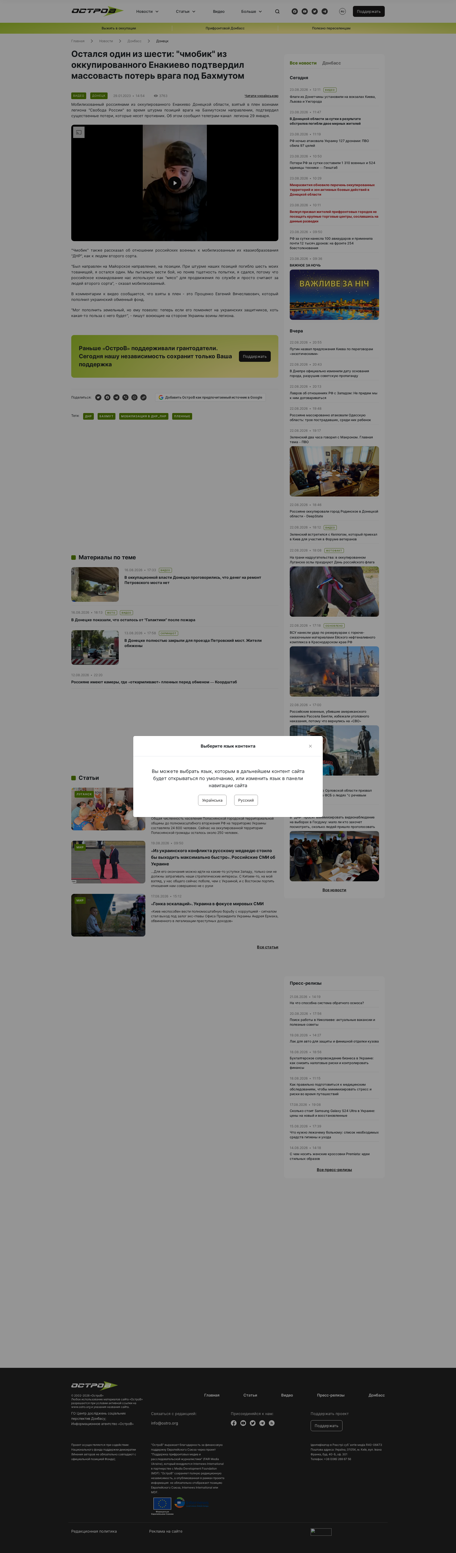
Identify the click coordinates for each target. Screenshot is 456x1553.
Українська (212, 800)
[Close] (310, 746)
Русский (246, 800)
